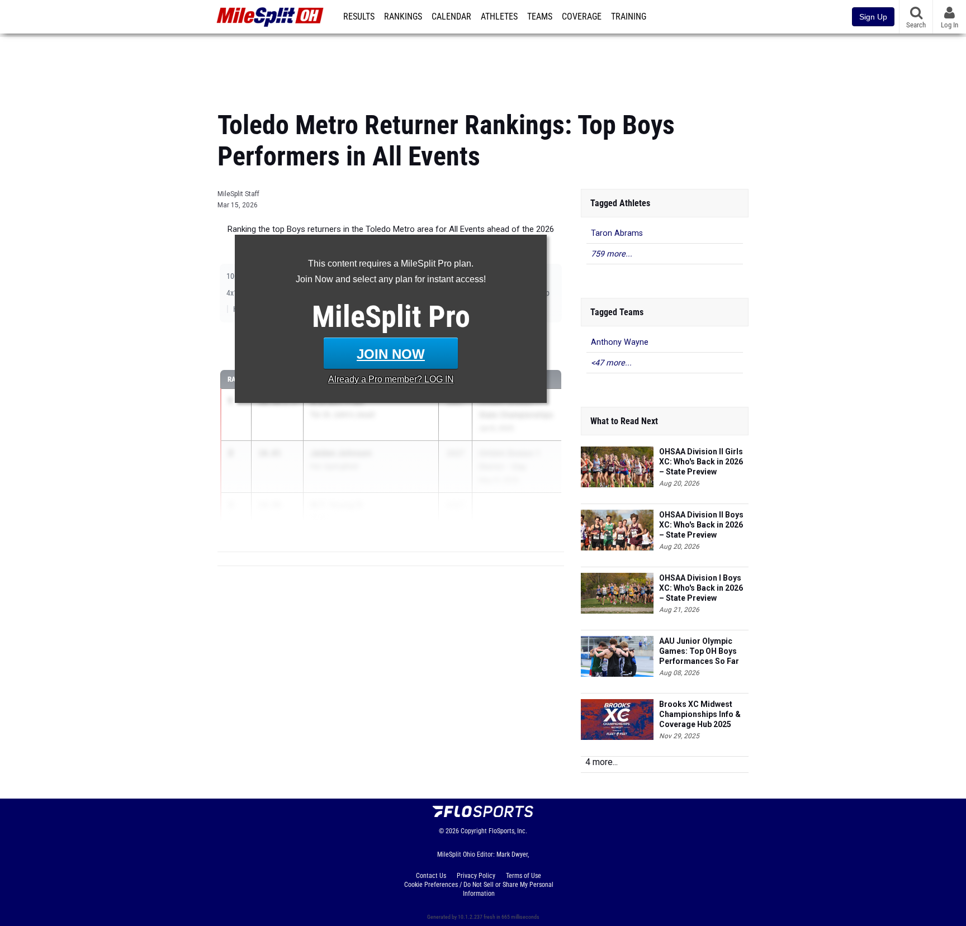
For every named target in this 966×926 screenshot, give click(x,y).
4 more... (601, 762)
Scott (318, 518)
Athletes (499, 17)
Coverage (582, 17)
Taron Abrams (617, 233)
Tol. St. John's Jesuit (342, 414)
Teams (539, 17)
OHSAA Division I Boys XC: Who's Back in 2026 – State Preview (701, 587)
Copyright (474, 831)
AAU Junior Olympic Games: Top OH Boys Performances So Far (699, 651)
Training (628, 17)
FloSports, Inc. (508, 831)
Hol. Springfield (334, 466)
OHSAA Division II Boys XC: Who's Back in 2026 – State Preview (701, 524)
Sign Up (873, 16)
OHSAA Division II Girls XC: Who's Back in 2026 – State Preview (701, 461)
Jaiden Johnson (341, 453)
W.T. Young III (336, 505)
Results (359, 17)
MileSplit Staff (238, 194)
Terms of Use (523, 876)
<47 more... (611, 363)
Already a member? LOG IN (391, 379)
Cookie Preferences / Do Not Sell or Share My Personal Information (478, 889)
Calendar (451, 17)
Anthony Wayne (619, 342)
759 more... (611, 254)
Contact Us (431, 876)
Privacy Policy (476, 876)
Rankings (403, 17)
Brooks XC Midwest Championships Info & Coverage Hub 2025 (700, 714)
